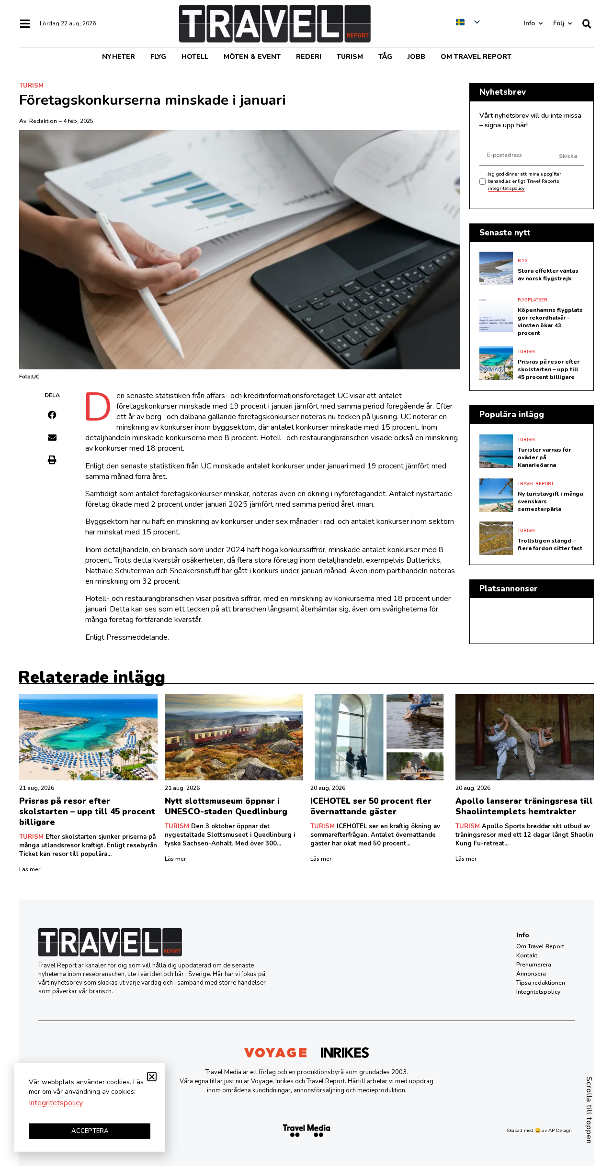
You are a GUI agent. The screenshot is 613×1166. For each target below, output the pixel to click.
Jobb (416, 56)
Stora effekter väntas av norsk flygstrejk (548, 274)
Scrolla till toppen (589, 1110)
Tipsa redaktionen (540, 983)
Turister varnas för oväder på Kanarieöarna (544, 457)
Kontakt (526, 955)
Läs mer (29, 869)
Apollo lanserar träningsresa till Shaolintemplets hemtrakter (524, 806)
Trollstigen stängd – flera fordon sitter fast (550, 544)
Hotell (195, 56)
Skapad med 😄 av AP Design (539, 1130)
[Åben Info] (540, 24)
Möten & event (252, 56)
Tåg (385, 56)
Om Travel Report (476, 56)
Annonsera (531, 973)
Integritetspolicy (538, 992)
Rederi (308, 56)
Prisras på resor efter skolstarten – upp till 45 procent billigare (548, 369)
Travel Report (536, 484)
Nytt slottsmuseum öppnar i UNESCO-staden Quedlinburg (226, 806)
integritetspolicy (506, 188)
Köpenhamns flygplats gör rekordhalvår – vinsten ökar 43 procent (550, 321)
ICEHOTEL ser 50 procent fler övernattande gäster (370, 806)
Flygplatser (532, 300)
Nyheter (118, 56)
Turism (350, 56)
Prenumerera (533, 964)
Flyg (158, 56)
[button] (52, 415)
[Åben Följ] (570, 24)
